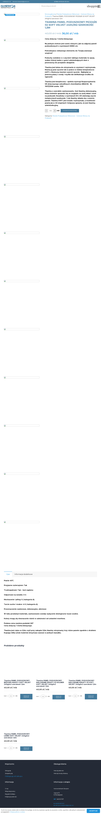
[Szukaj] (58, 6)
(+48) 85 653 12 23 (59, 803)
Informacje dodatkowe (23, 574)
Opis (8, 574)
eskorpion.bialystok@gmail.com (64, 805)
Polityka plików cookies (17, 812)
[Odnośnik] (8, 6)
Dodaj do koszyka (70, 110)
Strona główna (50, 14)
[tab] (8, 574)
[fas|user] (86, 6)
